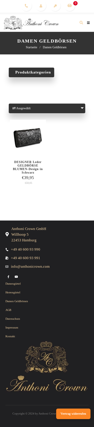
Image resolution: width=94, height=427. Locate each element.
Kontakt (10, 336)
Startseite (31, 47)
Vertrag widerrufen (73, 413)
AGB (8, 310)
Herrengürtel (12, 292)
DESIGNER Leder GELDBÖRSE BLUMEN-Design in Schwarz (28, 165)
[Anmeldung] (55, 5)
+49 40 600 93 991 (25, 258)
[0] (69, 5)
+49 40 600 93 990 (25, 249)
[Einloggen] (40, 5)
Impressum (11, 327)
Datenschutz (12, 318)
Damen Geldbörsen (16, 301)
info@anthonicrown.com (30, 266)
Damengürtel (13, 283)
